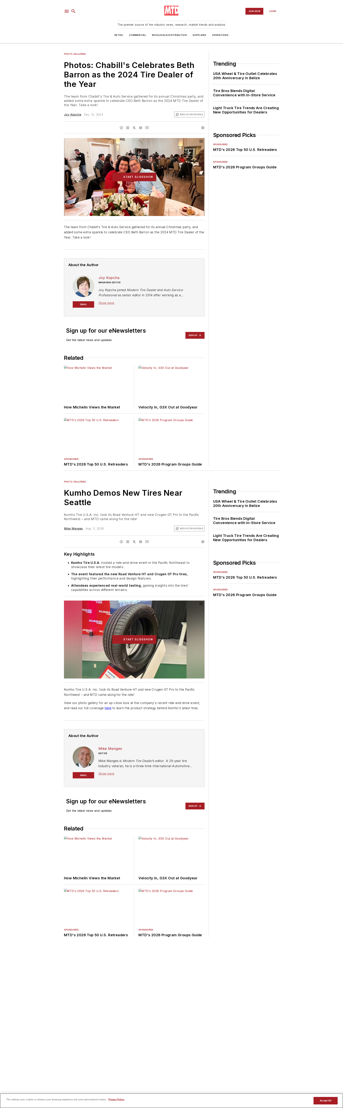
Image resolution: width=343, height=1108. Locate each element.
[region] (171, 1100)
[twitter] (134, 127)
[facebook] (121, 127)
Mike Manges (73, 528)
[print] (203, 127)
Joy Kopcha (72, 114)
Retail (119, 35)
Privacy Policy (116, 1099)
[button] (66, 11)
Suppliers (199, 35)
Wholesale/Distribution (169, 35)
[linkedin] (128, 127)
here (108, 708)
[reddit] (140, 127)
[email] (147, 127)
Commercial (137, 35)
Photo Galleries (75, 54)
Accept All (325, 1100)
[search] (73, 11)
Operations (220, 35)
